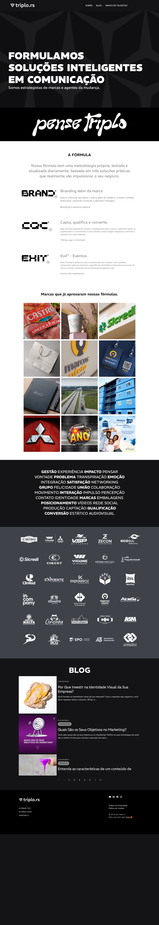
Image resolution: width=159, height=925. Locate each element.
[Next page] (95, 780)
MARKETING (64, 724)
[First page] (58, 780)
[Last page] (100, 780)
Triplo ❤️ (128, 817)
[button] (39, 193)
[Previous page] (64, 780)
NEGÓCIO (63, 763)
